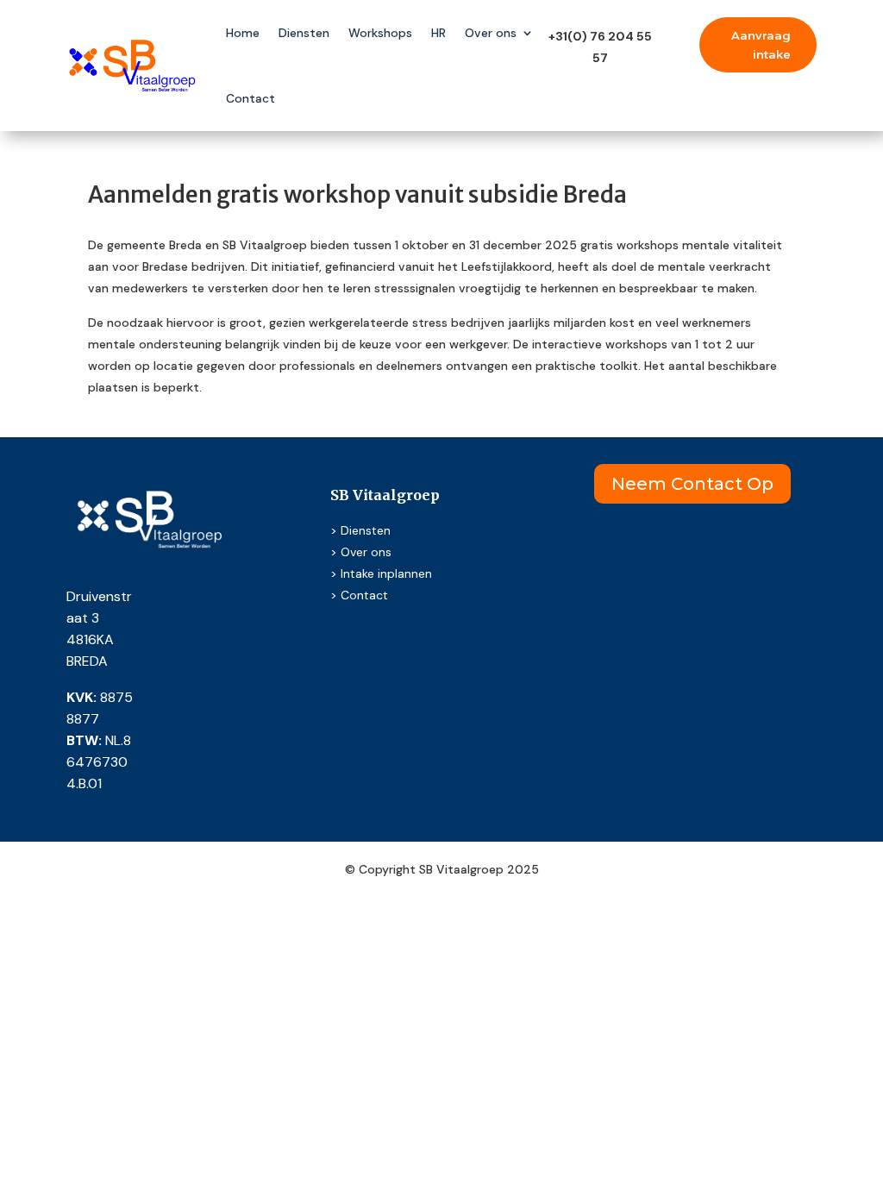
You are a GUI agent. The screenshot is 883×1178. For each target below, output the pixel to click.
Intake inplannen (386, 573)
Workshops (380, 33)
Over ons (491, 33)
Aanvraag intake (761, 44)
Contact (250, 98)
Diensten (304, 33)
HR (438, 33)
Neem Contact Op (692, 483)
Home (243, 33)
